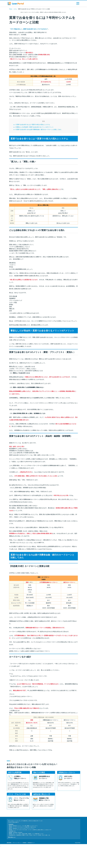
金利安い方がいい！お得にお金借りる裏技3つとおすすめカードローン (29, 651)
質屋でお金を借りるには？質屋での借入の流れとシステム (32, 124)
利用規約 (24, 842)
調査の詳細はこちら (11, 837)
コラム (15, 9)
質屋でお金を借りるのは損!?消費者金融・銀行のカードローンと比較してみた (38, 129)
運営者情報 (9, 842)
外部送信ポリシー (31, 842)
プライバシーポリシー (17, 842)
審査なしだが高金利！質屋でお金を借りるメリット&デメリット (34, 127)
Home (10, 9)
